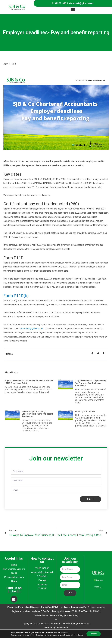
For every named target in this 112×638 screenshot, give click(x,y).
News (14, 581)
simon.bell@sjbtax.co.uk (81, 3)
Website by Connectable (56, 627)
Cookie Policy (72, 615)
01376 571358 (59, 3)
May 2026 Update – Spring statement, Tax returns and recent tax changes (37, 413)
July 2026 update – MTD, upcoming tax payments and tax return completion (91, 383)
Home (14, 565)
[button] (73, 10)
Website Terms (40, 615)
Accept (94, 633)
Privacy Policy (57, 615)
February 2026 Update (85, 411)
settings (79, 635)
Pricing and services (14, 577)
